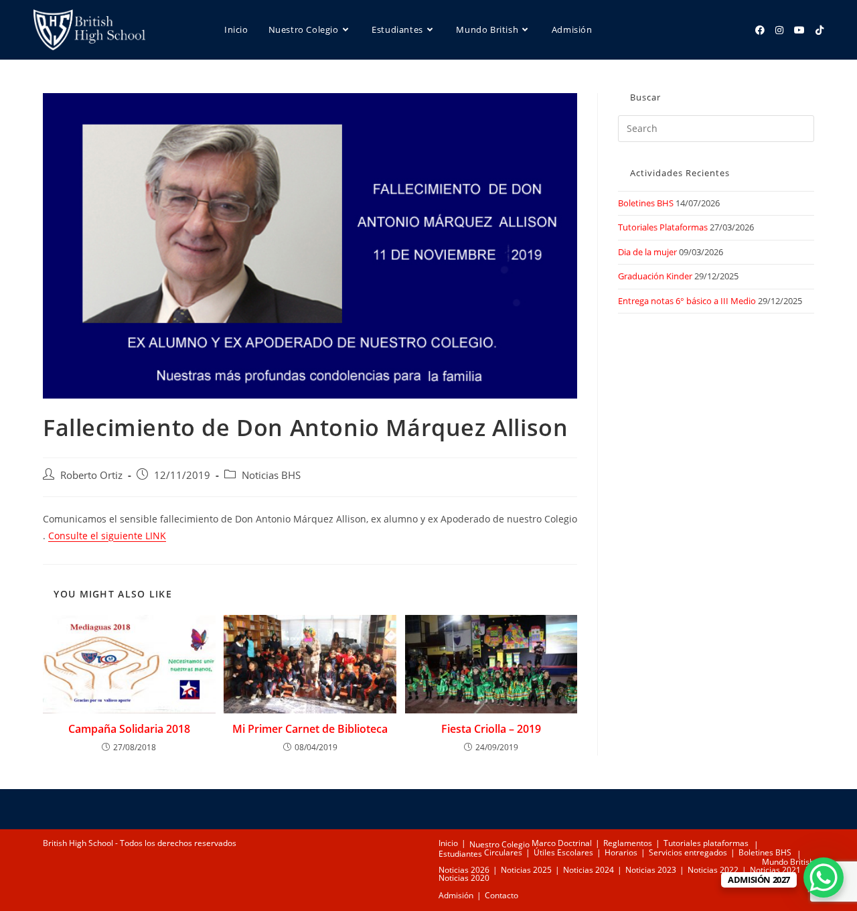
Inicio (448, 843)
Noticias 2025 (526, 869)
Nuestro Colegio (499, 844)
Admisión (456, 895)
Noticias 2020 (464, 878)
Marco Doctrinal (562, 843)
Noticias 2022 (713, 869)
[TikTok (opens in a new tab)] (819, 30)
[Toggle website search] (289, 89)
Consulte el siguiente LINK (107, 535)
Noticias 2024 (588, 869)
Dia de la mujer (647, 252)
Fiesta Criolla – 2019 (491, 728)
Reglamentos (627, 843)
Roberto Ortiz (91, 475)
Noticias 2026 (464, 869)
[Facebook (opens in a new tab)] (760, 30)
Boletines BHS (646, 203)
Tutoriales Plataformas (663, 227)
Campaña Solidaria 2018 (129, 728)
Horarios (621, 852)
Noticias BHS (271, 475)
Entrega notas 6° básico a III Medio (687, 301)
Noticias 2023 (650, 869)
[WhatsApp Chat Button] (823, 877)
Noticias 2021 (775, 869)
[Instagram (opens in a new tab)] (779, 30)
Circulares (503, 852)
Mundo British (788, 861)
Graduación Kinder (655, 276)
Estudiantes (460, 853)
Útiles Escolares (563, 852)
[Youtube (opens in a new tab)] (799, 30)
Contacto (501, 895)
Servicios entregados (688, 852)
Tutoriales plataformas (706, 843)
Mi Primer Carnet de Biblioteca (310, 728)
